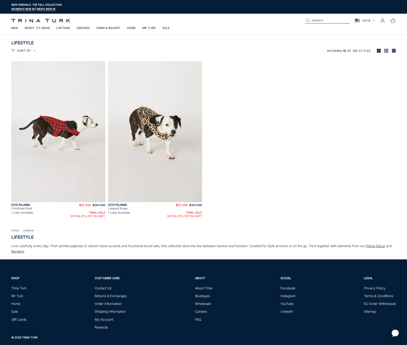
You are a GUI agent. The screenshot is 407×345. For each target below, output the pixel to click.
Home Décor (375, 246)
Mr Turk (149, 28)
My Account (104, 319)
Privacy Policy (375, 288)
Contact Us (103, 288)
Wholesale (203, 304)
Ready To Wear (37, 28)
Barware (17, 251)
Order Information (108, 304)
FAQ (198, 319)
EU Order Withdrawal (380, 304)
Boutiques (202, 296)
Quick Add (58, 199)
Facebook (288, 288)
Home (131, 28)
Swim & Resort (108, 28)
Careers (201, 311)
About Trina (203, 288)
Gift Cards (18, 319)
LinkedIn (287, 311)
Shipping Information (110, 311)
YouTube (287, 304)
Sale (166, 28)
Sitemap (370, 311)
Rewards (101, 327)
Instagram (288, 296)
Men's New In (46, 9)
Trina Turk (18, 288)
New (14, 28)
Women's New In (23, 9)
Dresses (83, 28)
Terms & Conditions (378, 296)
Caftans (63, 28)
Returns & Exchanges (111, 296)
